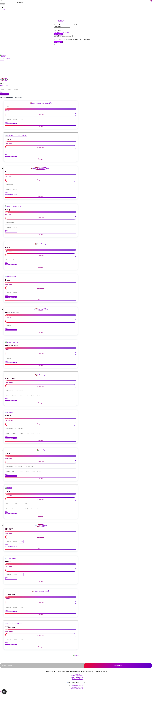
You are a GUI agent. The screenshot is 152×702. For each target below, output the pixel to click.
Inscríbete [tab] (60, 21)
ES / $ (2, 4)
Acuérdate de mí (60, 30)
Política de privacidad (77, 675)
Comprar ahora (4, 93)
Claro (1, 92)
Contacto (77, 674)
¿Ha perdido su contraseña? (61, 32)
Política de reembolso (77, 677)
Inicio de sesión (59, 34)
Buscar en (20, 2)
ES (4, 9)
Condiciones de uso (77, 679)
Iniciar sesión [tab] (61, 20)
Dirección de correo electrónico (63, 36)
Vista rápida (40, 126)
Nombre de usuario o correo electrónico (65, 25)
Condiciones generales (77, 685)
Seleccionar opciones (11, 123)
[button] (3, 56)
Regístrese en (58, 42)
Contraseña (57, 26)
